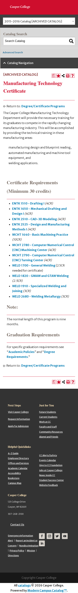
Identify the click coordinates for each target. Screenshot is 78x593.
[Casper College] (22, 3)
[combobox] (39, 21)
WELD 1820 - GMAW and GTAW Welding (40, 276)
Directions (13, 555)
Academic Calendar (18, 468)
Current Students (48, 417)
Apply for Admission (18, 426)
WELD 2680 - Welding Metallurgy (36, 296)
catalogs (24, 585)
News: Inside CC (47, 475)
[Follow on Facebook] (42, 536)
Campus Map (14, 483)
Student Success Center (51, 480)
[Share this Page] (63, 76)
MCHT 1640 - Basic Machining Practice (40, 234)
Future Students (47, 412)
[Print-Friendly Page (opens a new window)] (68, 76)
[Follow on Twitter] (57, 536)
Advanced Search (13, 52)
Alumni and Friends (48, 436)
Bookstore (13, 478)
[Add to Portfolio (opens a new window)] (58, 76)
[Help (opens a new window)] (73, 76)
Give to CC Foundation (50, 465)
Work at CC (45, 421)
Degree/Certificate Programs (43, 106)
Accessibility (14, 473)
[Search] (71, 41)
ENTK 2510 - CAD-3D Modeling (34, 219)
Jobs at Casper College (50, 470)
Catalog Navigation (20, 63)
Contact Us (17, 524)
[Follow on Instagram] (49, 536)
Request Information (19, 419)
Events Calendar (47, 460)
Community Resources (51, 431)
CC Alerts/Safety (48, 455)
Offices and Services (18, 463)
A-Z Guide (13, 453)
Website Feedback (48, 485)
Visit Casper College (18, 412)
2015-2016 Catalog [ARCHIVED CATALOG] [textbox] (33, 21)
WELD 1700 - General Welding (33, 265)
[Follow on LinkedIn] (42, 543)
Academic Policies (21, 352)
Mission (31, 550)
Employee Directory (18, 458)
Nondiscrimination (28, 545)
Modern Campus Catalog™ (47, 590)
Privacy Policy (17, 550)
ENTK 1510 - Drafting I (28, 203)
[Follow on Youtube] (65, 536)
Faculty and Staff (48, 426)
